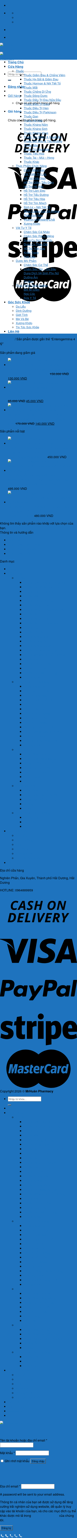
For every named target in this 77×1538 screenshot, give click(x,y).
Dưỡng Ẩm (31, 277)
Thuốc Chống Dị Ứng (37, 91)
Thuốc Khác (31, 162)
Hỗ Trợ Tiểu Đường (36, 195)
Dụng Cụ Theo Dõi (36, 244)
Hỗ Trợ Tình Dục (34, 248)
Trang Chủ (16, 62)
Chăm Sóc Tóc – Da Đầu (40, 269)
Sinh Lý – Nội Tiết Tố (37, 207)
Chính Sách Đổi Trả (22, 553)
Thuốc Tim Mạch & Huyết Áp (42, 137)
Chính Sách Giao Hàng (24, 544)
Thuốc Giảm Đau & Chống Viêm (44, 75)
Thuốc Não (31, 145)
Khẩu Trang (31, 252)
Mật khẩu (7, 1453)
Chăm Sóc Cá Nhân (37, 232)
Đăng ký (6, 1528)
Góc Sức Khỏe (19, 302)
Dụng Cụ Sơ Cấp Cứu (38, 240)
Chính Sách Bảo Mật (22, 549)
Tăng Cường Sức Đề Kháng (41, 211)
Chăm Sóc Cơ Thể (36, 265)
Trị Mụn (28, 281)
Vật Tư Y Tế (23, 228)
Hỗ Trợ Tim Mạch (35, 203)
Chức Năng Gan (34, 170)
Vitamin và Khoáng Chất (39, 219)
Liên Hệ (13, 331)
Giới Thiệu (15, 540)
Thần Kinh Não (33, 215)
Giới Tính (22, 315)
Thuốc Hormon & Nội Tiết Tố (42, 83)
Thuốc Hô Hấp (33, 120)
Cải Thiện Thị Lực (35, 174)
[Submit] (9, 80)
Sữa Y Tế (30, 298)
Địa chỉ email (10, 1486)
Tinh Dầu (29, 256)
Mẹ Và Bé (22, 319)
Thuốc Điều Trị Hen (36, 108)
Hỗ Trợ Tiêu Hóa (34, 199)
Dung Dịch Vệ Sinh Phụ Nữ (41, 273)
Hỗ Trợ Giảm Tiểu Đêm (39, 182)
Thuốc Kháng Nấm (36, 124)
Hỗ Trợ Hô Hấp (33, 186)
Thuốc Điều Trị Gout (37, 104)
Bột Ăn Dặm (31, 289)
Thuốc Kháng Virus (36, 133)
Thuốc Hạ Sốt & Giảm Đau (41, 79)
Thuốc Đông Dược (36, 96)
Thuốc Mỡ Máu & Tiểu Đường (43, 141)
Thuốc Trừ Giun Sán (37, 149)
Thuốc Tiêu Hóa (34, 153)
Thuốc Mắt (31, 87)
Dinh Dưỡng (23, 310)
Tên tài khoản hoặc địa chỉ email (23, 1440)
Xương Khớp (32, 223)
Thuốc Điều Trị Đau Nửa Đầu (42, 100)
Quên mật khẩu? (11, 1469)
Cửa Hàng (15, 66)
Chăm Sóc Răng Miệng (39, 236)
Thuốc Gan (31, 116)
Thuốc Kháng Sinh (35, 129)
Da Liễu (21, 306)
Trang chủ (7, 339)
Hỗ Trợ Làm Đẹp (34, 190)
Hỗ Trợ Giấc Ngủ (35, 178)
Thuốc (20, 71)
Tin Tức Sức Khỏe (27, 327)
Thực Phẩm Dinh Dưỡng (31, 285)
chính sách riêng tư (45, 1515)
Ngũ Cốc (29, 294)
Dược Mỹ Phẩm (26, 261)
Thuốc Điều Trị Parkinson (40, 112)
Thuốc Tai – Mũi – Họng (39, 157)
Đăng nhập (38, 1461)
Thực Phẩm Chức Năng (31, 166)
